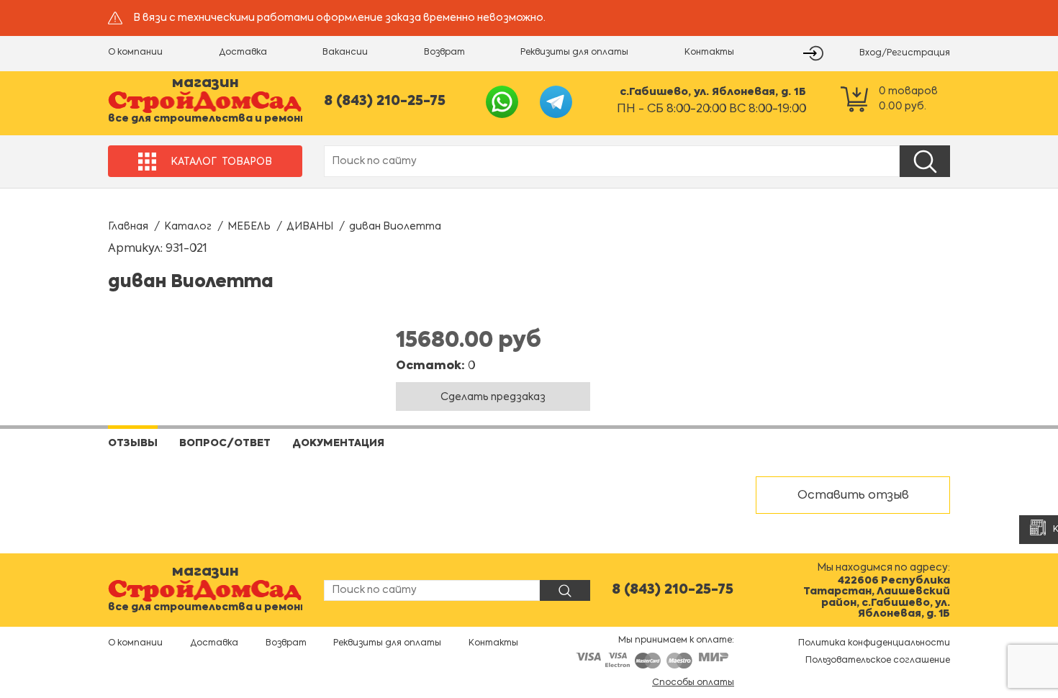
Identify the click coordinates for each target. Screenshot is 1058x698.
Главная (128, 227)
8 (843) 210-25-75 (385, 101)
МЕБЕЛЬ (249, 227)
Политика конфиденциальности (874, 643)
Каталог (188, 227)
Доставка (243, 52)
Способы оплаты (693, 683)
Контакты (709, 52)
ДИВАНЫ (309, 227)
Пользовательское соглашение (877, 660)
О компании (135, 52)
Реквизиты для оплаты (574, 52)
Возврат (444, 52)
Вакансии (345, 52)
